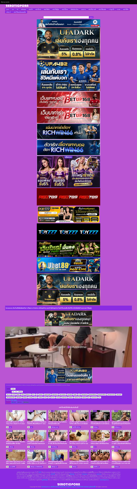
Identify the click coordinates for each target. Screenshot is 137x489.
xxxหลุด (30, 397)
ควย (79, 394)
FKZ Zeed (14, 400)
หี (36, 394)
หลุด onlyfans (63, 394)
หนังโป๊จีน (125, 9)
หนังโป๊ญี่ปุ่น (55, 9)
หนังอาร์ (8, 12)
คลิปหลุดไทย (84, 394)
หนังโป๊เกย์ (38, 9)
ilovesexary (94, 397)
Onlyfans (84, 474)
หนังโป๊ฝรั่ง (47, 9)
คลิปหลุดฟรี (119, 394)
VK (17, 9)
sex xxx (53, 397)
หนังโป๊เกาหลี (92, 9)
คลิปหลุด (23, 9)
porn (7, 9)
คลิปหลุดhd (18, 397)
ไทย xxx (8, 394)
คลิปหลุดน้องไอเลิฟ (11, 397)
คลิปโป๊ (31, 9)
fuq (99, 397)
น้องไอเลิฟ (70, 394)
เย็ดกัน (22, 394)
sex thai (58, 397)
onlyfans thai (77, 397)
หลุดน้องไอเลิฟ (47, 394)
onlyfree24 (64, 397)
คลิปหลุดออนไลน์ (111, 394)
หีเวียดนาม (28, 394)
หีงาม (33, 394)
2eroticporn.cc (104, 480)
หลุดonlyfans (55, 394)
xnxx (45, 397)
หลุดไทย (40, 394)
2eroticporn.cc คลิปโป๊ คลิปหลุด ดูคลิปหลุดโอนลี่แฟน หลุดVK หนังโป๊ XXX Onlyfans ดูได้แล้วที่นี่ (68, 486)
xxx (13, 9)
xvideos (40, 397)
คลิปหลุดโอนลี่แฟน (102, 394)
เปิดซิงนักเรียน (74, 9)
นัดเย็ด (75, 394)
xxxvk (35, 397)
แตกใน (13, 394)
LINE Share (26, 402)
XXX (40, 472)
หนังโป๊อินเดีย (102, 9)
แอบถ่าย (83, 9)
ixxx (89, 397)
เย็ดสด (18, 394)
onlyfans (84, 397)
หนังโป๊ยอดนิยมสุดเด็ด (20, 12)
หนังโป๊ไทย (65, 9)
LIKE (9, 402)
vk (48, 397)
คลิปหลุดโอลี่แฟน (92, 394)
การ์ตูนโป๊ (111, 9)
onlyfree (71, 397)
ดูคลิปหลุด (45, 480)
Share (14, 402)
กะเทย (118, 9)
